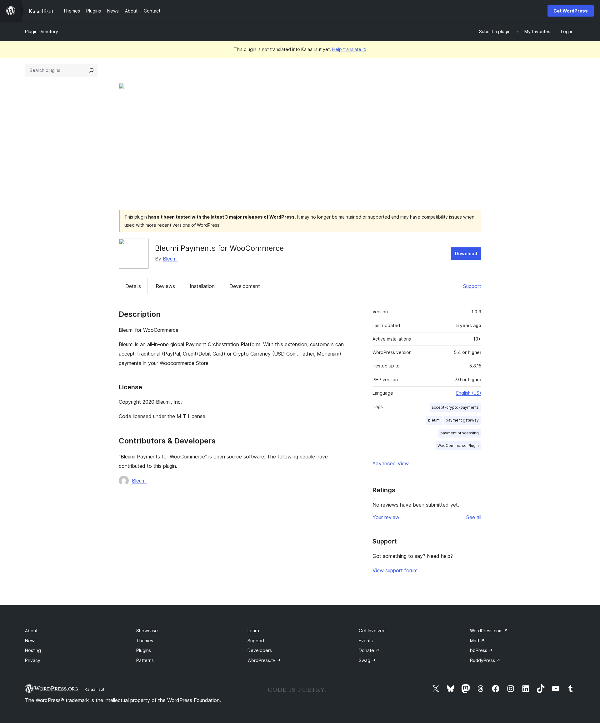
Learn (253, 630)
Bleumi (170, 258)
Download (466, 253)
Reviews (165, 286)
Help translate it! (349, 49)
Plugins (143, 650)
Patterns (145, 660)
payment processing (459, 433)
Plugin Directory (41, 31)
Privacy (32, 660)
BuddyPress (485, 660)
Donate (369, 650)
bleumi (434, 420)
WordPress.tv (264, 660)
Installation (202, 286)
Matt (477, 640)
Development (244, 286)
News (31, 640)
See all (473, 517)
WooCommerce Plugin (458, 445)
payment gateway (462, 420)
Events (366, 640)
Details (133, 286)
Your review (385, 517)
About (31, 630)
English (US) (468, 393)
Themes (144, 640)
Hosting (33, 650)
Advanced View (390, 463)
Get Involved (372, 630)
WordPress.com (489, 630)
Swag (367, 660)
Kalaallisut (94, 689)
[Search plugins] (91, 70)
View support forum (395, 570)
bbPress (481, 650)
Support (472, 286)
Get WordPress (570, 10)
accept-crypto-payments (455, 407)
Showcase (147, 630)
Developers (260, 650)
